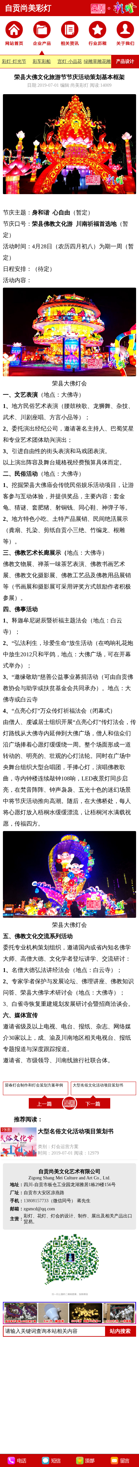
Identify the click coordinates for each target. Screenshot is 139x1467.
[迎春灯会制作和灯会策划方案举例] (45, 1109)
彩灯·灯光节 (14, 61)
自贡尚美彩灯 (28, 8)
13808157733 (36, 1200)
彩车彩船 (42, 61)
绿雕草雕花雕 (97, 61)
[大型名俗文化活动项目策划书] (93, 1109)
